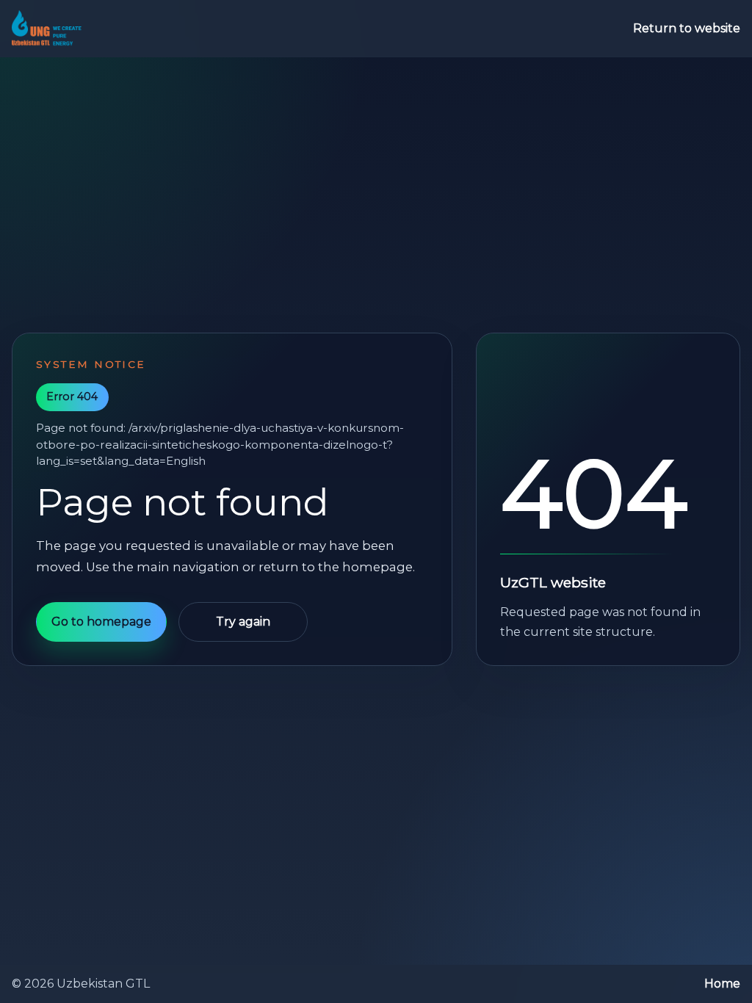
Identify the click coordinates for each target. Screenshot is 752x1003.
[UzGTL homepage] (47, 28)
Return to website (686, 28)
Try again (243, 622)
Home (722, 984)
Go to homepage (101, 622)
